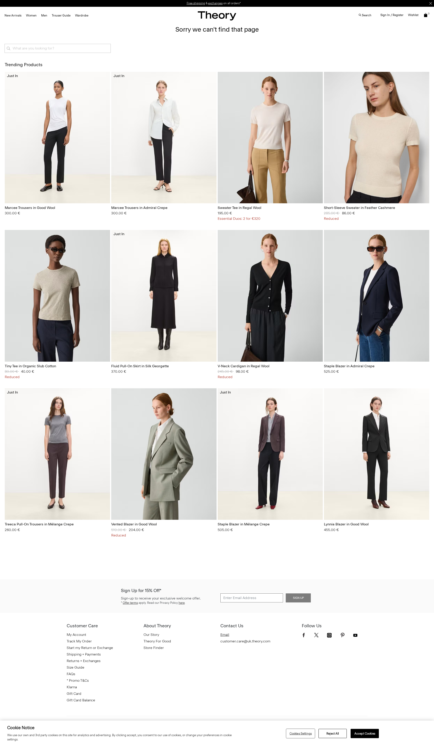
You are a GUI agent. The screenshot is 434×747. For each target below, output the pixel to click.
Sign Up (298, 597)
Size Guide (75, 667)
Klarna (72, 687)
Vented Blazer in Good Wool (134, 524)
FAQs (71, 674)
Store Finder (154, 648)
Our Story (151, 634)
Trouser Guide (61, 15)
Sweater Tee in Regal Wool (239, 208)
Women (31, 15)
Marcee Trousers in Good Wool (30, 208)
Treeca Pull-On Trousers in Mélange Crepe (39, 524)
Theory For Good (157, 641)
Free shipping (196, 3)
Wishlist (413, 15)
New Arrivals (13, 15)
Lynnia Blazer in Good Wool (346, 524)
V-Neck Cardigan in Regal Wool (243, 366)
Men (44, 15)
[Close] (430, 3)
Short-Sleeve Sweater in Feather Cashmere (359, 208)
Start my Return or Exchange (90, 648)
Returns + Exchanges (84, 661)
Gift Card (74, 693)
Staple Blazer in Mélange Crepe (244, 524)
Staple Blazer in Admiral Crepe (349, 366)
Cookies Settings (301, 733)
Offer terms (130, 602)
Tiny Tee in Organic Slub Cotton (30, 366)
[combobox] (58, 48)
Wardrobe (81, 15)
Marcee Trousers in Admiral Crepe (139, 208)
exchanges (215, 3)
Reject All (332, 733)
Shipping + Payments (84, 654)
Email (224, 634)
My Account (76, 634)
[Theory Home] (217, 15)
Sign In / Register (391, 15)
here (182, 602)
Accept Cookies (364, 733)
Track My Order (79, 641)
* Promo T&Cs (78, 680)
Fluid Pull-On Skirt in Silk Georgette (140, 366)
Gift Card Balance (81, 700)
